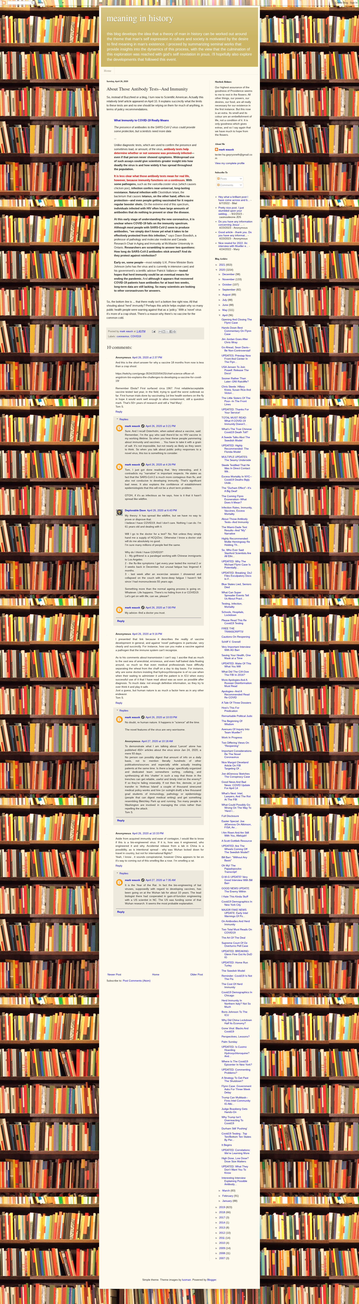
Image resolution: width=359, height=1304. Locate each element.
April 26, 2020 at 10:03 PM (161, 717)
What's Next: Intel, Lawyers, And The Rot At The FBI (236, 796)
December (228, 274)
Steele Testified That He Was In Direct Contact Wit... (236, 468)
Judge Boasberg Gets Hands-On (234, 1110)
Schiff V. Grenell (231, 641)
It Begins (227, 1144)
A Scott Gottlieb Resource (237, 840)
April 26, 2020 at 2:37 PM (147, 357)
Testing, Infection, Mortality (232, 605)
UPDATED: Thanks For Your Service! (235, 411)
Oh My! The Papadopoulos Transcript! (231, 868)
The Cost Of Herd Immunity (232, 985)
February (228, 1195)
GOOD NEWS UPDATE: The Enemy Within (236, 890)
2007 (222, 1258)
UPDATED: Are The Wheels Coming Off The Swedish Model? (235, 849)
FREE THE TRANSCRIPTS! (232, 630)
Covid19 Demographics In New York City (237, 903)
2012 (222, 1232)
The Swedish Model (233, 970)
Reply (119, 411)
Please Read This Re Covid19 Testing (234, 622)
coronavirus (123, 336)
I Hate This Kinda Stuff (235, 896)
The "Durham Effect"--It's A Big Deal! (236, 489)
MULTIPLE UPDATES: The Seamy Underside (236, 458)
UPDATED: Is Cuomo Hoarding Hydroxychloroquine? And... (235, 1051)
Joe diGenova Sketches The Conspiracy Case (236, 775)
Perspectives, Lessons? (236, 1036)
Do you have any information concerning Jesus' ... (235, 223)
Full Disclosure (230, 815)
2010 (222, 1242)
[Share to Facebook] (171, 331)
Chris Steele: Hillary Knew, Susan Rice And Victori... (236, 389)
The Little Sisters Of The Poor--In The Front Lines (236, 401)
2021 (222, 264)
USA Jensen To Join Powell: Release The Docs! (235, 370)
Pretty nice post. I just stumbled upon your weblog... (231, 211)
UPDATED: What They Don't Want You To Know (235, 1169)
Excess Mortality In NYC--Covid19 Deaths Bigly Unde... (237, 479)
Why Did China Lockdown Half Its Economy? (237, 1022)
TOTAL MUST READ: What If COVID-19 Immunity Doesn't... (234, 420)
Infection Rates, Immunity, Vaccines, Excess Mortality (237, 510)
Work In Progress (232, 737)
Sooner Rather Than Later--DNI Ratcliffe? (235, 380)
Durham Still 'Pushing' (234, 1128)
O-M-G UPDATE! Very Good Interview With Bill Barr (237, 880)
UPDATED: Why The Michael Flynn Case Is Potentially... (236, 564)
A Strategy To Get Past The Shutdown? (235, 1079)
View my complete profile (230, 163)
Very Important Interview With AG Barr (236, 648)
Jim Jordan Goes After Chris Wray (235, 341)
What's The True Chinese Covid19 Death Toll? (237, 431)
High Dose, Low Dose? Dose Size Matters (235, 1160)
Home (107, 71)
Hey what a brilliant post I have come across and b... (234, 198)
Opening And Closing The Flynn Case (237, 321)
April (225, 315)
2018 (222, 1212)
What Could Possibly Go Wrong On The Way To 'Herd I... (236, 808)
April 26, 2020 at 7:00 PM (161, 607)
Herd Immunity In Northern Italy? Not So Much (236, 1003)
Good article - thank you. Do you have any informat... (235, 234)
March (226, 1190)
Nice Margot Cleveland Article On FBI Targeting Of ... (235, 765)
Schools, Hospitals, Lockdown (233, 614)
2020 (222, 269)
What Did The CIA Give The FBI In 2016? (235, 673)
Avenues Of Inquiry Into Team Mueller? (235, 731)
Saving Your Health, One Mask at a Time (236, 657)
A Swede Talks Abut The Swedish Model (236, 439)
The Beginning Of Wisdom (232, 722)
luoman (186, 1279)
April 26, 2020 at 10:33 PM (148, 833)
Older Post (196, 974)
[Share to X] (167, 331)
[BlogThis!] (164, 331)
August (226, 294)
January (227, 1200)
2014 (222, 1222)
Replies (123, 419)
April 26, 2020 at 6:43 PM (162, 510)
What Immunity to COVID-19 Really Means (141, 120)
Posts (223, 178)
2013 (222, 1227)
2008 (222, 1253)
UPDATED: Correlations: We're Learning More (236, 1151)
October (227, 284)
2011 (222, 1237)
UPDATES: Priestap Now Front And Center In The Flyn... (236, 358)
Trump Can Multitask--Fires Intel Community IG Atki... (236, 1100)
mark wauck (132, 426)
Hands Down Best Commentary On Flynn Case (236, 331)
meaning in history (140, 18)
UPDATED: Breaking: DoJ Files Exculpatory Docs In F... (237, 576)
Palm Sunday (229, 1041)
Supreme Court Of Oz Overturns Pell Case (235, 944)
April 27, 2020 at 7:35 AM (161, 880)
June (225, 304)
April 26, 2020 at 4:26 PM (161, 464)
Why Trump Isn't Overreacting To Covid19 (232, 1120)
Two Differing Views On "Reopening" (235, 744)
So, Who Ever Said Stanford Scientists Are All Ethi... (236, 553)
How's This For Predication (230, 709)
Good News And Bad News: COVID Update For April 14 (236, 785)
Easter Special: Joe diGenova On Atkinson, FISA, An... (236, 824)
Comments (226, 185)
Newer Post (114, 974)
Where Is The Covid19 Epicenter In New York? (237, 1063)
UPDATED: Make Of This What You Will (236, 665)
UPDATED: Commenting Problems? (236, 1071)
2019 (222, 1207)
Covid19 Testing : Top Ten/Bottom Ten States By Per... (236, 1136)
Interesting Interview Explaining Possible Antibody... (234, 1181)
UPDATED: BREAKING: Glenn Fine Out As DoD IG (237, 954)
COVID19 (136, 336)
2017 (222, 1217)
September (229, 289)
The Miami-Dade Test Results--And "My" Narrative (234, 530)
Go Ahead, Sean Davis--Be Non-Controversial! (236, 349)
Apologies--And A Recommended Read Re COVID (236, 694)
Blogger (211, 1279)
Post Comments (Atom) (137, 980)
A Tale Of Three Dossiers (236, 702)
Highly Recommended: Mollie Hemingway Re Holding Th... (236, 541)
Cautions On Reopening (236, 636)
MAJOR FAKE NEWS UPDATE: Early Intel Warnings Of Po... (235, 913)
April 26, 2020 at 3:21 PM (161, 426)
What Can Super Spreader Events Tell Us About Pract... (235, 595)
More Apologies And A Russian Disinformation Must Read (237, 683)
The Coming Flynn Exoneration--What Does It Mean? (234, 499)
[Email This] (160, 331)
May (225, 309)
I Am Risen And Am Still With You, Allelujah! (235, 834)
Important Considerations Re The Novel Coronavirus (236, 754)
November (228, 279)
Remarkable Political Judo (237, 715)
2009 (222, 1248)
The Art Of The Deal (233, 937)
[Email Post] (153, 331)
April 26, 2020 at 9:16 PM (147, 633)
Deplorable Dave (135, 510)
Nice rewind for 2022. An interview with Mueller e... (233, 245)
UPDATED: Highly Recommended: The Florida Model (235, 448)
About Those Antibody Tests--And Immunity (235, 520)
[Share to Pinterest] (174, 331)
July (225, 299)
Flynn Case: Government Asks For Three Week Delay (236, 1089)
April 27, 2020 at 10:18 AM (157, 741)
